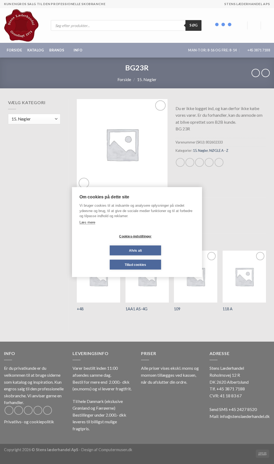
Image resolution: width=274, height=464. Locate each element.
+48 (80, 309)
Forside (14, 50)
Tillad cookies (135, 264)
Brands (56, 50)
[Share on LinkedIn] (219, 162)
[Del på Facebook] (180, 162)
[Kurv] (267, 25)
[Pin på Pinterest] (209, 162)
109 (177, 309)
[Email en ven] (199, 162)
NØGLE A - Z (218, 150)
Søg (193, 25)
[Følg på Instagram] (18, 410)
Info (78, 50)
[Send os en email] (37, 410)
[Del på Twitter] (189, 162)
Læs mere (87, 222)
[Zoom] (84, 183)
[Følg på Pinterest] (47, 410)
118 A (228, 309)
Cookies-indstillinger (135, 236)
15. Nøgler (147, 79)
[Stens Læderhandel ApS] (23, 25)
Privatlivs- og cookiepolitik (29, 421)
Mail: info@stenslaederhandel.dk (240, 416)
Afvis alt (135, 250)
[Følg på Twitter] (28, 410)
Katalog (35, 50)
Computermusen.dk (115, 449)
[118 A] (244, 277)
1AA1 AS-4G (136, 309)
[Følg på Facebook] (9, 410)
